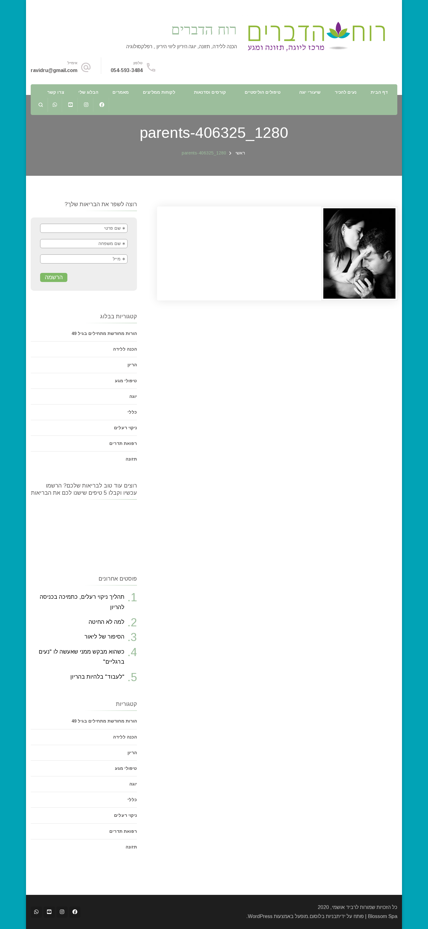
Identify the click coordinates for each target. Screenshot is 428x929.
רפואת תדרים (123, 443)
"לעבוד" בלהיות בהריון (97, 677)
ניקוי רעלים (125, 427)
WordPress (260, 916)
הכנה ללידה (125, 349)
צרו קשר (55, 92)
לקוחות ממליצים (159, 92)
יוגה (133, 396)
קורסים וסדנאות (210, 92)
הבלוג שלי (88, 92)
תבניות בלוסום (325, 916)
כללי (132, 412)
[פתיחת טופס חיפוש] (41, 105)
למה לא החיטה (106, 622)
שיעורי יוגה (310, 92)
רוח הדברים (204, 29)
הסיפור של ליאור (104, 637)
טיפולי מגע (126, 380)
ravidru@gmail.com (54, 70)
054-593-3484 (127, 70)
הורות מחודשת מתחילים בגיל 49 (104, 333)
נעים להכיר (346, 92)
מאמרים (120, 92)
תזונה (131, 459)
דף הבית (379, 92)
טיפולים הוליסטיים (262, 92)
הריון (132, 364)
